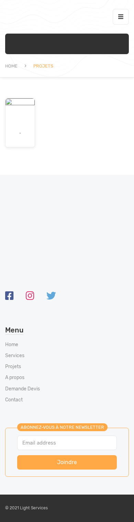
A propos (14, 377)
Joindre (67, 462)
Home (11, 66)
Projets (13, 366)
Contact (14, 400)
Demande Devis (22, 389)
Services (14, 356)
